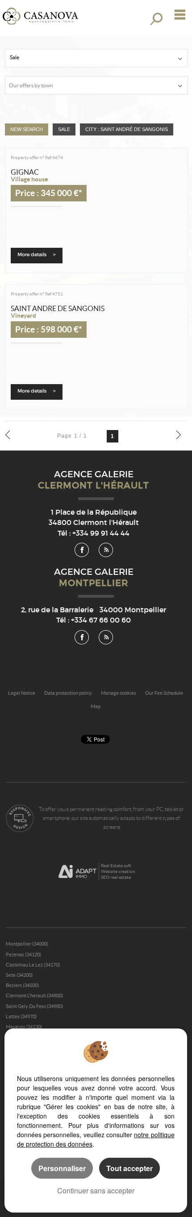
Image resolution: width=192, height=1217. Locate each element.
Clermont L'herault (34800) (34, 995)
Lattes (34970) (21, 1016)
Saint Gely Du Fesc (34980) (34, 1006)
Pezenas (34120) (23, 954)
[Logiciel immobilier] (77, 872)
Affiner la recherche (155, 19)
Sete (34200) (19, 975)
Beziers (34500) (22, 985)
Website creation (118, 871)
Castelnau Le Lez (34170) (33, 964)
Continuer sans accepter (95, 1190)
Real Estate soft (116, 865)
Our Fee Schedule (164, 693)
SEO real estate (116, 877)
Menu (178, 14)
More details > (36, 255)
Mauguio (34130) (24, 1026)
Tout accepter (129, 1168)
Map (95, 706)
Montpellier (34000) (27, 944)
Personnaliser (62, 1168)
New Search (26, 129)
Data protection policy (68, 693)
